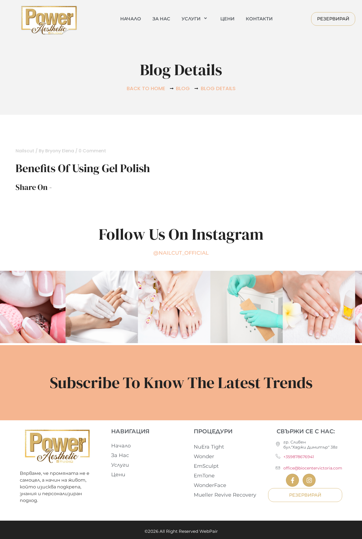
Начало (130, 18)
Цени (227, 18)
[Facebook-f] (292, 480)
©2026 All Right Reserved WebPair (181, 531)
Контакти (259, 18)
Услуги (191, 18)
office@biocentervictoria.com (312, 468)
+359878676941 (298, 456)
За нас (161, 18)
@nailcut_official (181, 253)
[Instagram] (309, 480)
